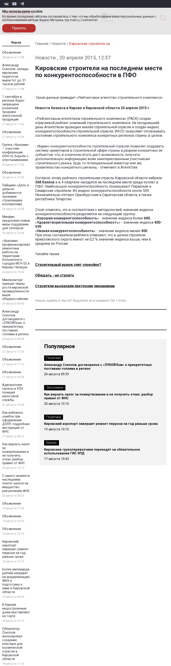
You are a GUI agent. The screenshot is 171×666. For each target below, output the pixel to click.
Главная (41, 44)
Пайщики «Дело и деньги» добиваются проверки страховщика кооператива (15, 194)
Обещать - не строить (54, 275)
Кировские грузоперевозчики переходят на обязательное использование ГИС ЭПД (92, 451)
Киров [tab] (16, 42)
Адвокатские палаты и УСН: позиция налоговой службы (13, 392)
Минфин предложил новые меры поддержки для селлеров (16, 222)
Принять (19, 28)
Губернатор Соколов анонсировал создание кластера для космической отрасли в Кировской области (12, 644)
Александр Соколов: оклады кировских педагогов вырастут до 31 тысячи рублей (15, 74)
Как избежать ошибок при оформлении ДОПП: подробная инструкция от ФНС (16, 422)
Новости (59, 44)
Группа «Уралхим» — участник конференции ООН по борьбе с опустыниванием (15, 152)
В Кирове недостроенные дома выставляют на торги (16, 610)
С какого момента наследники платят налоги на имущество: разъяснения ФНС (16, 483)
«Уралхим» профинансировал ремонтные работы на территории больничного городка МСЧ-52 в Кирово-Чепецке (16, 254)
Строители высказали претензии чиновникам (75, 286)
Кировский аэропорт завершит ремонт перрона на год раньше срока (15, 549)
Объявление (11, 52)
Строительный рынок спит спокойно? (68, 265)
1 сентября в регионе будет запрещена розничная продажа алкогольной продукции (13, 108)
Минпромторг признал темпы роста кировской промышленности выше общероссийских (15, 289)
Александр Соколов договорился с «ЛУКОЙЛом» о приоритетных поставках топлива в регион (15, 323)
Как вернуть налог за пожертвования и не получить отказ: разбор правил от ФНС (16, 453)
